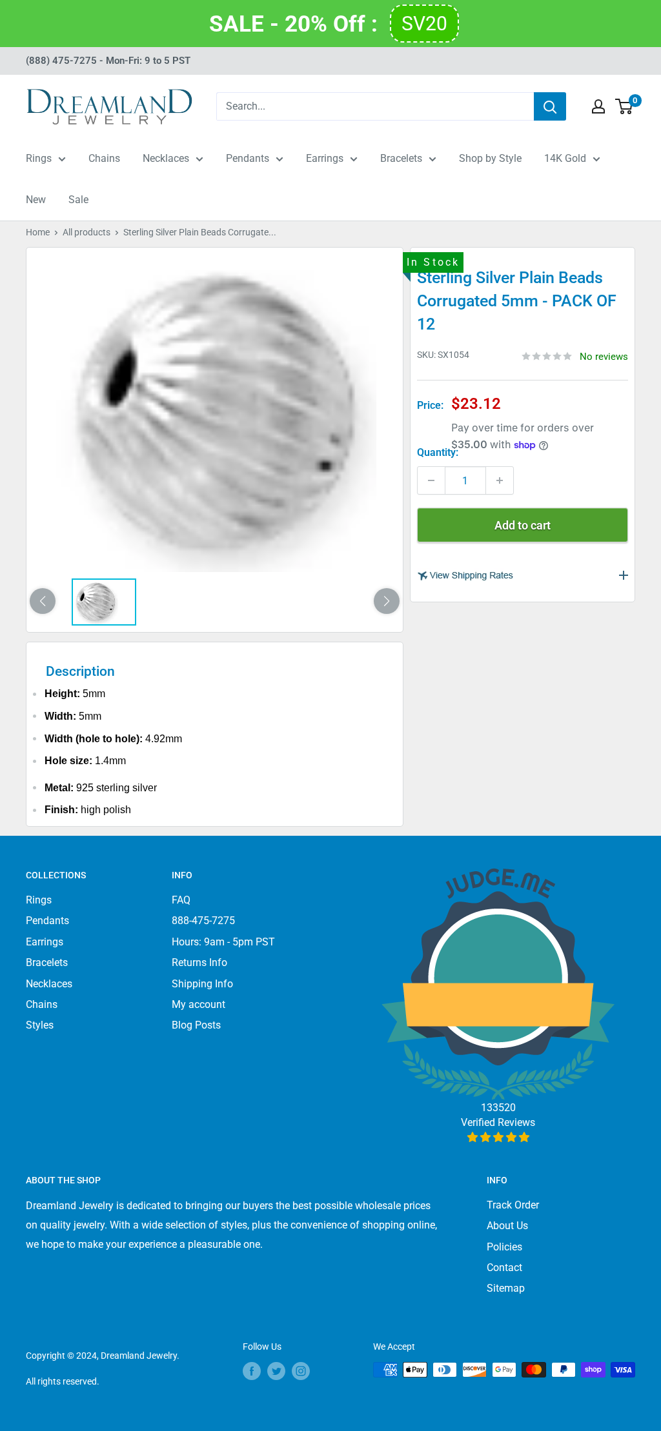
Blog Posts (196, 1025)
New (36, 199)
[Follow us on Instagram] (301, 1371)
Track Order (513, 1205)
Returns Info (199, 962)
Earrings (324, 158)
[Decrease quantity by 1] (431, 480)
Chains (104, 158)
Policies (504, 1247)
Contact (504, 1267)
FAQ (181, 900)
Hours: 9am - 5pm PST (223, 942)
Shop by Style (490, 158)
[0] (624, 106)
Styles (40, 1025)
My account (198, 1004)
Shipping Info (202, 984)
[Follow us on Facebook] (252, 1371)
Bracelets (401, 158)
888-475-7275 (203, 920)
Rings (39, 158)
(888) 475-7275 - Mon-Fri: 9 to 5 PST (108, 60)
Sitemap (506, 1288)
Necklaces (166, 158)
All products (86, 232)
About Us (507, 1225)
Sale (78, 199)
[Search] (550, 106)
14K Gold (565, 158)
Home (38, 232)
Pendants (247, 158)
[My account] (598, 106)
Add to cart (522, 525)
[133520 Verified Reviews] (498, 1137)
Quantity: (437, 452)
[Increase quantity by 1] (499, 480)
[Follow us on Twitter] (276, 1371)
